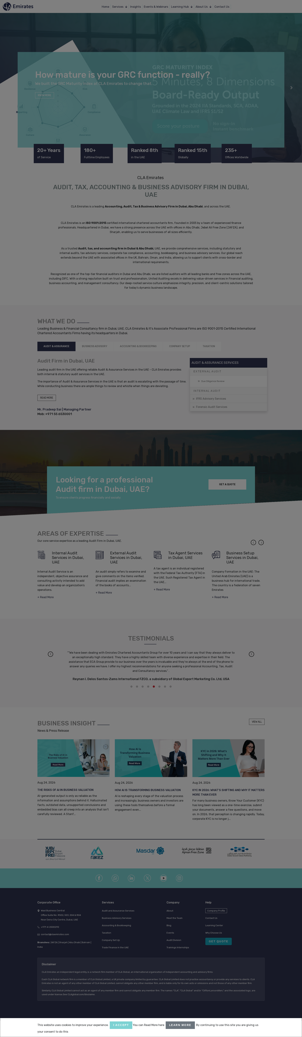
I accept (121, 1025)
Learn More (180, 1025)
